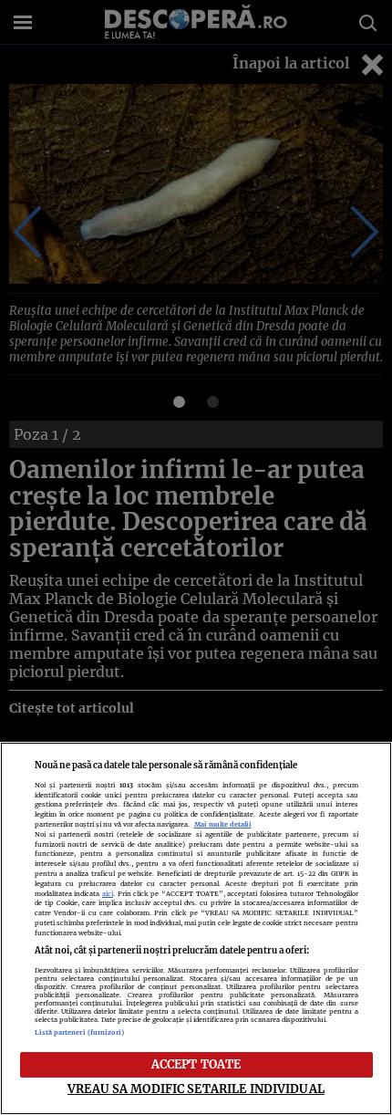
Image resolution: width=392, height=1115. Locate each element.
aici (107, 894)
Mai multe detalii (223, 824)
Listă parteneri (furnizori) (80, 1032)
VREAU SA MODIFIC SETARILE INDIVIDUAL (196, 1088)
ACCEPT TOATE (196, 1064)
